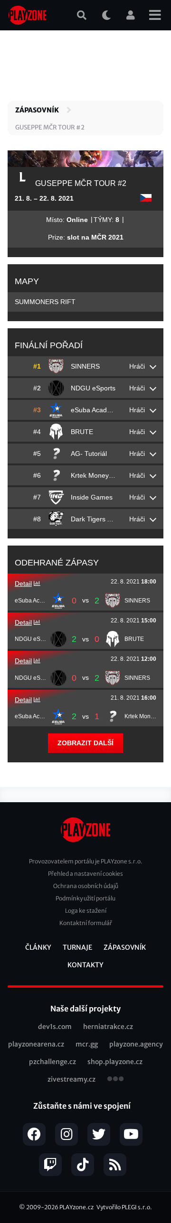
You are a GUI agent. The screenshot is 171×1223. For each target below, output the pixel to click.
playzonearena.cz (36, 1044)
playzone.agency (136, 1044)
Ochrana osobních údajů (85, 885)
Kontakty (85, 965)
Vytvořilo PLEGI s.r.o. (124, 1207)
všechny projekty (115, 1080)
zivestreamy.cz (71, 1079)
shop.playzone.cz (114, 1061)
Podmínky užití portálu (85, 898)
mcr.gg (87, 1044)
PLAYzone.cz (76, 1207)
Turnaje (77, 947)
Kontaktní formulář (85, 923)
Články (38, 947)
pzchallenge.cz (52, 1061)
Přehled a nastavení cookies (85, 873)
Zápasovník (37, 110)
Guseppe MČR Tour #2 (50, 127)
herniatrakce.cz (108, 1026)
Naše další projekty (85, 1008)
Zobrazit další (85, 743)
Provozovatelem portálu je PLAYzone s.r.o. (85, 861)
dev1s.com (55, 1026)
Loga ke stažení (85, 910)
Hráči (137, 366)
